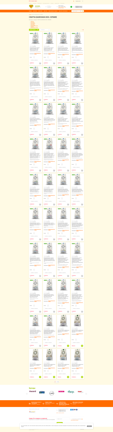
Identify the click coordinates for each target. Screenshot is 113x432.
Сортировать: (43, 29)
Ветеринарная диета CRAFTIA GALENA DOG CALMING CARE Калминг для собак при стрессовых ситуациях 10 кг (35, 190)
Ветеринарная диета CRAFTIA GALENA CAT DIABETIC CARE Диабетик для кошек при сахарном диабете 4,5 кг (35, 49)
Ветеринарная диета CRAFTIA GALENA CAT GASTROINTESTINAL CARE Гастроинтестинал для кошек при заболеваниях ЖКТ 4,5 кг (63, 49)
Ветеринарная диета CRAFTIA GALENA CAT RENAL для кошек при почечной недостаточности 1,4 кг (49, 119)
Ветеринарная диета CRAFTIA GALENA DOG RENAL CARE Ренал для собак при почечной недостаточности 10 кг (35, 296)
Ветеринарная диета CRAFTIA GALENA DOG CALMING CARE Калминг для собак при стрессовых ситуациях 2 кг (49, 190)
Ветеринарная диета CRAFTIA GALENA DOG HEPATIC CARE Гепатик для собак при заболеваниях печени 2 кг (35, 224)
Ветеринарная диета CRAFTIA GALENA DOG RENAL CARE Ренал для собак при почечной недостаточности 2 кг (49, 296)
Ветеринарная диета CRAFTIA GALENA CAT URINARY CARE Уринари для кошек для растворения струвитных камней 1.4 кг (63, 120)
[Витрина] (83, 30)
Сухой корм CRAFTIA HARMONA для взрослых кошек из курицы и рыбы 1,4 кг (63, 331)
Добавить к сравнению (34, 96)
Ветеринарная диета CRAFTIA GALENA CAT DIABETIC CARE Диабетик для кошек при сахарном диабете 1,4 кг (49, 49)
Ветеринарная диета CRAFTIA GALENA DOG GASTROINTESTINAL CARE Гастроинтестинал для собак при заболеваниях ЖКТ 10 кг (63, 190)
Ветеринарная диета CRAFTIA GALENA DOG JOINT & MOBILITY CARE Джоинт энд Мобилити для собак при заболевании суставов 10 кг (35, 260)
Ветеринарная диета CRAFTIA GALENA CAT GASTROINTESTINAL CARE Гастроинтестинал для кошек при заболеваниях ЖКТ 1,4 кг (77, 49)
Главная (30, 14)
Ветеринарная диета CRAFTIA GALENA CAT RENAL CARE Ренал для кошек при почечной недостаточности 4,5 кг (35, 120)
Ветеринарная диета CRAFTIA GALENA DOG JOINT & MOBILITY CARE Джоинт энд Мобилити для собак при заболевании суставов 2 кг (49, 260)
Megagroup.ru (82, 429)
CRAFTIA (32, 21)
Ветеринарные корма (34, 25)
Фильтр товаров (32, 29)
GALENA (32, 26)
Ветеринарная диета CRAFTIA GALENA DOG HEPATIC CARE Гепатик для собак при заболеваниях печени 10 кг (49, 224)
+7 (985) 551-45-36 (78, 7)
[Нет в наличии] (40, 63)
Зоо (37, 6)
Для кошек (32, 22)
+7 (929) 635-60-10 (78, 6)
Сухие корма (33, 23)
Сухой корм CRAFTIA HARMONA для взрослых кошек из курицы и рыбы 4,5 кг (35, 365)
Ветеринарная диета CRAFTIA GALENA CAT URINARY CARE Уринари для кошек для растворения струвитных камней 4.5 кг (77, 120)
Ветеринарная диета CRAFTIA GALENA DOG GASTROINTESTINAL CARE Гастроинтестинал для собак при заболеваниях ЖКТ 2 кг (77, 190)
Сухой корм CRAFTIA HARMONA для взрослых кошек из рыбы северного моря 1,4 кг (49, 365)
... (69, 10)
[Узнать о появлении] (68, 346)
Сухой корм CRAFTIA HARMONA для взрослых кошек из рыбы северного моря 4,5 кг (77, 365)
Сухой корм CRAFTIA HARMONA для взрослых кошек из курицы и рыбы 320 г (77, 331)
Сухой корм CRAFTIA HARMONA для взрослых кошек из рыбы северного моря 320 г (63, 365)
